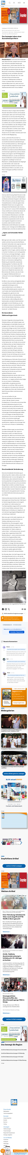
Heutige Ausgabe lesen (18, 702)
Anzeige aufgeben (8, 1134)
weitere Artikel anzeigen (14, 866)
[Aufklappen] (25, 1150)
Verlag (5, 1124)
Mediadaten (6, 1111)
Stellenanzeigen (7, 1128)
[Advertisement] (14, 1078)
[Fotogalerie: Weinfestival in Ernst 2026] (14, 740)
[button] (2, 842)
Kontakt (5, 1120)
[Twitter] (9, 609)
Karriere (5, 1122)
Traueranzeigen (7, 1130)
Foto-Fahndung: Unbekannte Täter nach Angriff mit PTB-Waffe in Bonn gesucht (14, 917)
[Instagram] (6, 609)
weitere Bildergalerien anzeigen (14, 773)
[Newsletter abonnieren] (19, 3)
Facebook (6, 1139)
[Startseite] (4, 2)
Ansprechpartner (7, 1118)
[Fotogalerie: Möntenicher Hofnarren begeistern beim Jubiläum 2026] (14, 721)
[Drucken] (25, 609)
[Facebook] (3, 609)
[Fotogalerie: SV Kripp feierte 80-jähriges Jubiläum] (14, 758)
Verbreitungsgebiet (8, 1113)
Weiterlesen (6, 931)
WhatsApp (6, 1143)
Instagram (6, 1141)
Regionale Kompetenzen (9, 1132)
